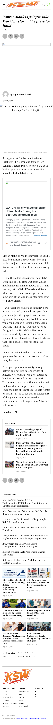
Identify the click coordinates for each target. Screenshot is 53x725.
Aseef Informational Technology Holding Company (31, 718)
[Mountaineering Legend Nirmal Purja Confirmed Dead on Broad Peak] (9, 431)
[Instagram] (36, 694)
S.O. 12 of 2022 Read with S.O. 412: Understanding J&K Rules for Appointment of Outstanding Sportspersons (13, 586)
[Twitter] (36, 697)
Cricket (5, 30)
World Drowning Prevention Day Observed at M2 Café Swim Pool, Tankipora (32, 464)
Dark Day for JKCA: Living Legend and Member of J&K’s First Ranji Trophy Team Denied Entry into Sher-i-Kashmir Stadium (31, 448)
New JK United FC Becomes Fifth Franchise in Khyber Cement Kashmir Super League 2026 (13, 638)
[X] (10, 36)
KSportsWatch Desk (22, 94)
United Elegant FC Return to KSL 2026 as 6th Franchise (38, 612)
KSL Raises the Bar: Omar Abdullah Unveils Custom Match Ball (23, 561)
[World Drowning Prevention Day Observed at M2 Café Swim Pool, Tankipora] (9, 464)
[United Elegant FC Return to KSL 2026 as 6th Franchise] (39, 603)
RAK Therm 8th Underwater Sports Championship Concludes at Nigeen (39, 637)
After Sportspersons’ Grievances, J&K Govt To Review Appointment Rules (38, 584)
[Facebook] (4, 36)
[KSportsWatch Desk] (6, 94)
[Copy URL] (21, 36)
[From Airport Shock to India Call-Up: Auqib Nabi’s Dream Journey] (14, 603)
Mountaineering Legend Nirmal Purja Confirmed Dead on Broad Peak (31, 432)
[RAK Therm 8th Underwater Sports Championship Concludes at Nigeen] (39, 626)
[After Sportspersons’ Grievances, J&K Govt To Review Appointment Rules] (39, 573)
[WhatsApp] (16, 36)
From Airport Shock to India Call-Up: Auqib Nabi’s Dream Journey (12, 612)
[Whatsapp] (48, 4)
